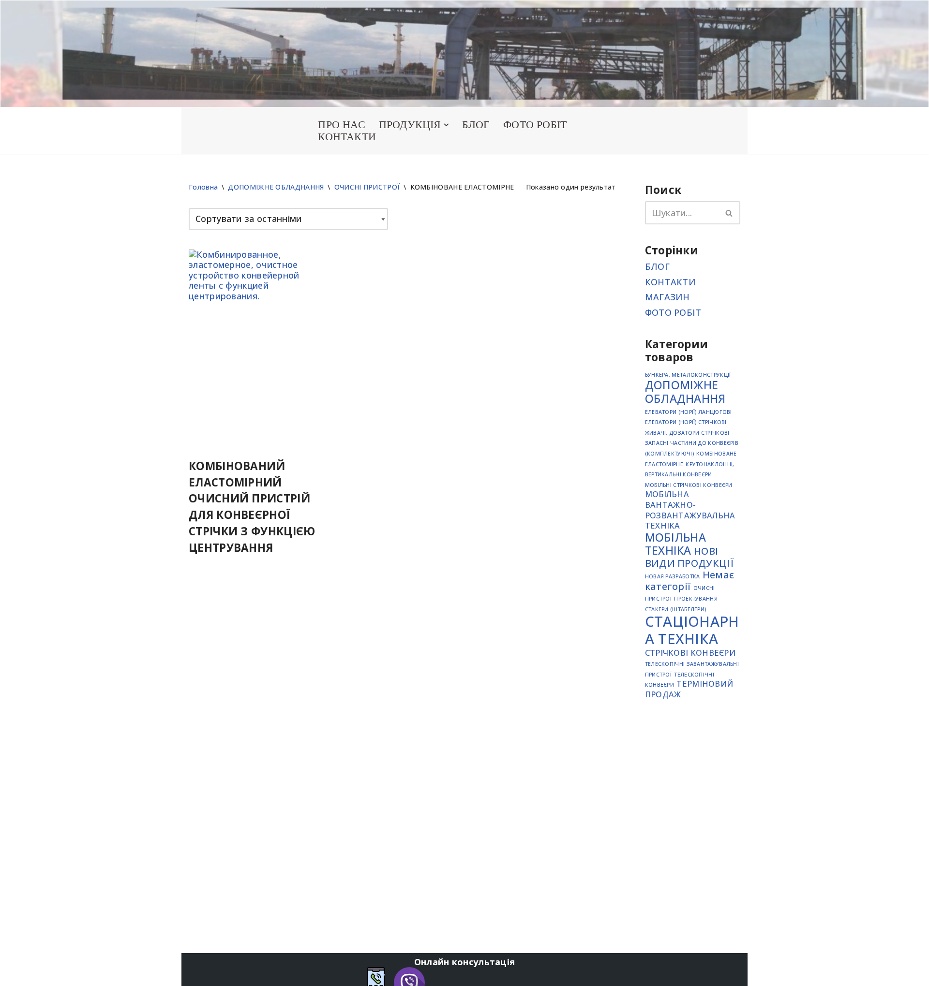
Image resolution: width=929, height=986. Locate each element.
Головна (203, 186)
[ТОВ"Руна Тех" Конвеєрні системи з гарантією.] (242, 130)
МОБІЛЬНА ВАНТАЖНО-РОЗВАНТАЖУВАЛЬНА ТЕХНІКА (690, 510)
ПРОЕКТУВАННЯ (696, 598)
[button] (446, 125)
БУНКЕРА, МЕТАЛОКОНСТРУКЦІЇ (688, 374)
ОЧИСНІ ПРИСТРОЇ (367, 186)
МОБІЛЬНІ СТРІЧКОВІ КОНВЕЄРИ (689, 485)
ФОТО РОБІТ (535, 125)
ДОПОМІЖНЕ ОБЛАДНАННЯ (276, 186)
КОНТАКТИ (347, 137)
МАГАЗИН (667, 297)
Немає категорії (689, 580)
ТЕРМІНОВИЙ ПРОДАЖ (689, 689)
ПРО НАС (341, 125)
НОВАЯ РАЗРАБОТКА (672, 576)
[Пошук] (729, 212)
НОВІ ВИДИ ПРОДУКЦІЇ (689, 557)
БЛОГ (476, 125)
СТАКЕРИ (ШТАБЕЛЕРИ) (675, 609)
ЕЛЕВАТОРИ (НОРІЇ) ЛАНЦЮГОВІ (688, 412)
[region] (464, 53)
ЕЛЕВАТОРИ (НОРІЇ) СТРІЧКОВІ (686, 422)
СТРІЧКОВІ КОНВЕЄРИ (690, 653)
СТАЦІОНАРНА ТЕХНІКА (692, 630)
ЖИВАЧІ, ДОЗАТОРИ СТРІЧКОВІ (687, 432)
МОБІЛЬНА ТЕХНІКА (675, 544)
